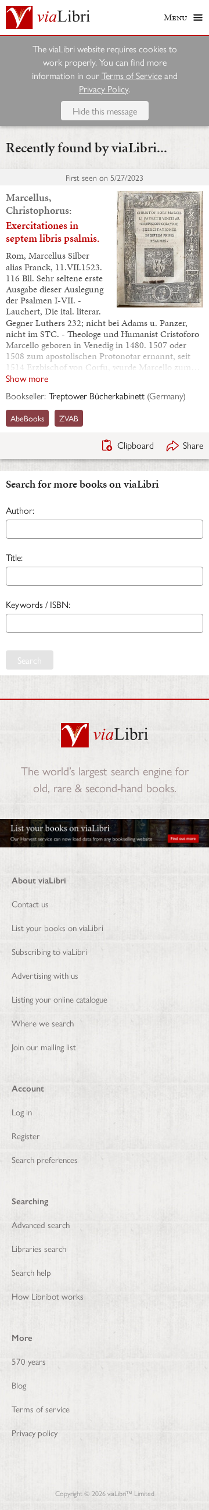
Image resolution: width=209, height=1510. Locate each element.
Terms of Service (132, 75)
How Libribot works (48, 1296)
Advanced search (41, 1224)
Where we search (43, 1023)
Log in (22, 1111)
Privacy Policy (103, 88)
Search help (31, 1272)
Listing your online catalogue (59, 999)
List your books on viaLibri (57, 927)
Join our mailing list (44, 1046)
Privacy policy (34, 1432)
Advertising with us (45, 975)
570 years (29, 1361)
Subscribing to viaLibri (49, 951)
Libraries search (39, 1248)
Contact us (30, 903)
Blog (19, 1385)
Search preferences (45, 1159)
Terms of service (41, 1408)
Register (26, 1135)
